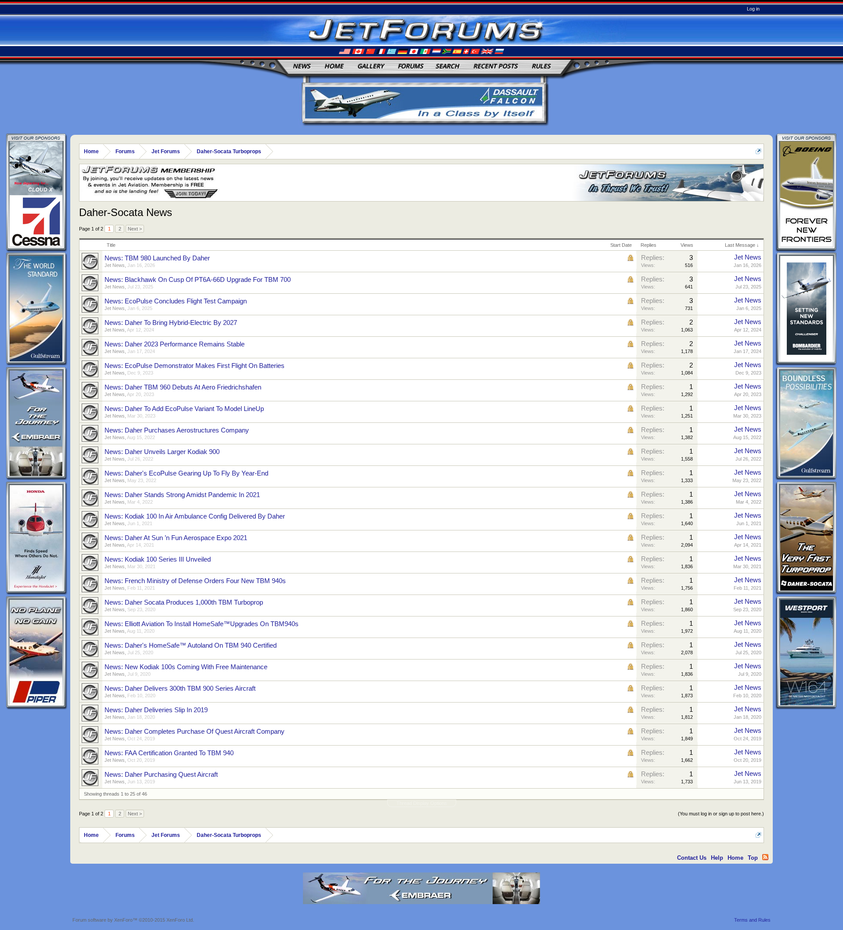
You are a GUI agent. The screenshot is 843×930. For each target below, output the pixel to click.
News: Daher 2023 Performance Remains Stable (174, 344)
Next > (135, 228)
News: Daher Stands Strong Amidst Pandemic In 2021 (182, 494)
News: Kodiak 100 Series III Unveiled (157, 559)
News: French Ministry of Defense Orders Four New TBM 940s (195, 580)
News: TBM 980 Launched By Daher (157, 258)
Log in (753, 8)
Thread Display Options (421, 803)
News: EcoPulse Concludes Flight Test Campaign (175, 301)
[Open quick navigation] (758, 151)
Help (717, 857)
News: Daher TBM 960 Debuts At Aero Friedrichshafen (182, 387)
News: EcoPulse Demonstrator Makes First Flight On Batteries (194, 365)
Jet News (114, 265)
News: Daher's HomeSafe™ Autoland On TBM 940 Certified (190, 645)
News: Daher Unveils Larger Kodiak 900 (162, 451)
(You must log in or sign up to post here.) (721, 813)
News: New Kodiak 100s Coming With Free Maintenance (185, 666)
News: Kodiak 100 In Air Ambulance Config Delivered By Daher (194, 516)
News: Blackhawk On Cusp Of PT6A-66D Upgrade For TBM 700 (197, 279)
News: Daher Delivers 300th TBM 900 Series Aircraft (180, 688)
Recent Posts (495, 66)
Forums (410, 66)
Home (333, 66)
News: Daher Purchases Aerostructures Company (176, 430)
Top (753, 857)
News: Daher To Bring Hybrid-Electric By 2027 (170, 322)
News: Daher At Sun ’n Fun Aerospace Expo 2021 (175, 537)
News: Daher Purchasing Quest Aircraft (161, 774)
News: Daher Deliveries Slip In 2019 (156, 710)
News (301, 66)
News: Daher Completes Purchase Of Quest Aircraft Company (194, 731)
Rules (541, 66)
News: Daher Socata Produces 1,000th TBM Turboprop (183, 602)
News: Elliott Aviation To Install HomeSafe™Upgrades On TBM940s (201, 623)
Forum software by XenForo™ (133, 920)
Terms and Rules (752, 920)
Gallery (370, 66)
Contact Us (691, 857)
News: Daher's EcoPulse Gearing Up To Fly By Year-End (186, 473)
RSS (765, 857)
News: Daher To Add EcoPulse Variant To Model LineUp (184, 408)
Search (447, 66)
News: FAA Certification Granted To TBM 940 (169, 753)
